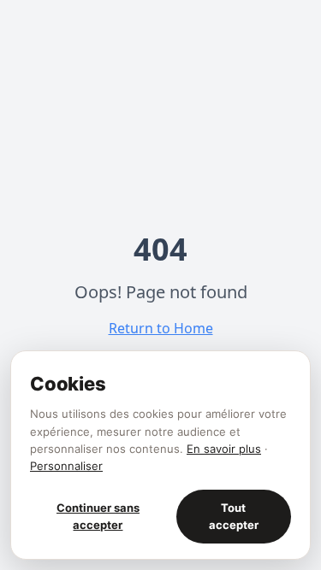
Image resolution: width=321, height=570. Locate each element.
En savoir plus (224, 448)
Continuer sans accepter (98, 516)
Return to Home (161, 328)
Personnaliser (66, 466)
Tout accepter (234, 516)
